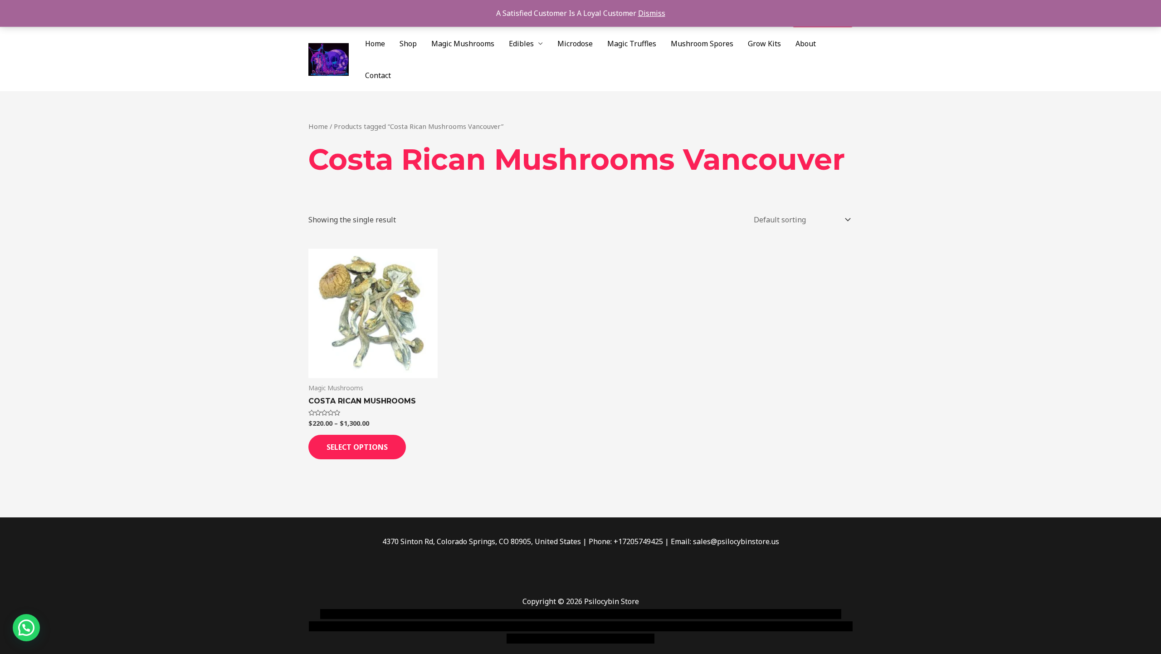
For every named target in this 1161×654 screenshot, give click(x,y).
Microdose (575, 44)
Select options (357, 447)
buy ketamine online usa (565, 614)
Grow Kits (764, 44)
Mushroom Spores (702, 44)
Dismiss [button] (651, 13)
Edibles (521, 44)
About (805, 44)
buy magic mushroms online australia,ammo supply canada (711, 614)
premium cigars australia (718, 626)
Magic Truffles (631, 44)
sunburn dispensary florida (495, 626)
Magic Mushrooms (462, 44)
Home (375, 44)
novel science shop (352, 614)
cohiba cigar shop (643, 626)
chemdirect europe (420, 614)
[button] (26, 627)
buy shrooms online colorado (397, 626)
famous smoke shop (488, 614)
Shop (408, 44)
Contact (378, 75)
